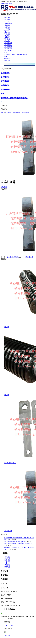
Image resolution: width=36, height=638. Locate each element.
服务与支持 (8, 23)
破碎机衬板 (8, 49)
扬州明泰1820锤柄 (13, 257)
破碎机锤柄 (8, 47)
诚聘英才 (7, 31)
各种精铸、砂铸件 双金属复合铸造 (15, 54)
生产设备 (7, 29)
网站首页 (7, 17)
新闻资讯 (7, 33)
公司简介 (7, 21)
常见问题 (7, 39)
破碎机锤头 (8, 45)
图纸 (5, 52)
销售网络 (7, 25)
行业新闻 (7, 37)
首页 (2, 112)
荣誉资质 (7, 27)
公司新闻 (7, 35)
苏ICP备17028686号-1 (21, 618)
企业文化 (7, 56)
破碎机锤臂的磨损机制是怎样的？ (15, 541)
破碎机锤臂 (8, 43)
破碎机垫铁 (8, 50)
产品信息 (8, 112)
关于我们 (4, 3)
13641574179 (8, 625)
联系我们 (10, 3)
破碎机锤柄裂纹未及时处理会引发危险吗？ (18, 543)
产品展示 (7, 41)
